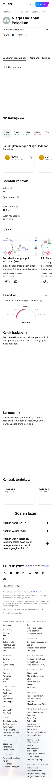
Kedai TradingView (35, 696)
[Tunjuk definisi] (10, 188)
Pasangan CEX (9, 645)
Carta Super (8, 625)
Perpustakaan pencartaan (33, 749)
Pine (4, 651)
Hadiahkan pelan (34, 634)
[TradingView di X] (4, 573)
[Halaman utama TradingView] (13, 566)
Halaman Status (34, 735)
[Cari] (30, 4)
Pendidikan (7, 747)
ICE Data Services (39, 592)
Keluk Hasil (7, 693)
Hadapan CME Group (36, 659)
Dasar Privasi (32, 718)
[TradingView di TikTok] (43, 573)
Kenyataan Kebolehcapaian (34, 725)
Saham (6, 633)
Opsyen (6, 696)
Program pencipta (10, 730)
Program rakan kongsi (36, 773)
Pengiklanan (32, 768)
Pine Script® (8, 701)
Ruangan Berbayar (11, 767)
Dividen (6, 679)
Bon (4, 639)
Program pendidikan (36, 776)
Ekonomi (6, 673)
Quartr (42, 609)
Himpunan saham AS (36, 665)
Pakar (5, 761)
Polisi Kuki (31, 721)
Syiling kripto (8, 642)
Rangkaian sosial (10, 721)
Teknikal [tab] (46, 58)
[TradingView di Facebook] (11, 573)
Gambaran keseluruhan (37, 642)
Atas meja (7, 713)
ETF (4, 636)
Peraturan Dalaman (11, 733)
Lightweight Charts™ (36, 754)
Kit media (31, 687)
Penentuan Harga (34, 628)
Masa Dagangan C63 (36, 704)
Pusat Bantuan (33, 682)
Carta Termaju (33, 756)
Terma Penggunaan (35, 712)
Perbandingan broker (36, 648)
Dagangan (7, 744)
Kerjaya (30, 685)
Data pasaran (33, 631)
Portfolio (6, 690)
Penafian (31, 715)
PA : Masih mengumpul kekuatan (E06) (16, 260)
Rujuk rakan (8, 727)
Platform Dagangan (35, 759)
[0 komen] (15, 281)
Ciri (28, 625)
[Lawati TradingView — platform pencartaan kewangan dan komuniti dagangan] (13, 118)
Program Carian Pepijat (37, 732)
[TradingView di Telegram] (36, 573)
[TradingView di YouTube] (17, 573)
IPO (4, 682)
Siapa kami (32, 673)
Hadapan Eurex (34, 662)
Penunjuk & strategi (11, 758)
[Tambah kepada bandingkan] (30, 158)
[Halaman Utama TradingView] (10, 4)
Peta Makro (8, 699)
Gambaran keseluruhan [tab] (14, 58)
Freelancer (7, 764)
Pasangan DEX (9, 648)
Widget (30, 745)
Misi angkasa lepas (35, 676)
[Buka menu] (4, 4)
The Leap (31, 651)
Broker (30, 645)
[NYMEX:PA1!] (5, 253)
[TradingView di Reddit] (4, 579)
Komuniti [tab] (34, 58)
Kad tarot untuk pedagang (34, 700)
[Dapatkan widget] (46, 295)
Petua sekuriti (33, 729)
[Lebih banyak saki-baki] (15, 12)
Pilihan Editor (8, 750)
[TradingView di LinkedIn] (30, 573)
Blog (29, 679)
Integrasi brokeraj (34, 771)
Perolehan (7, 676)
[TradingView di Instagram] (24, 573)
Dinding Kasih (9, 724)
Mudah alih (7, 710)
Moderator (7, 735)
